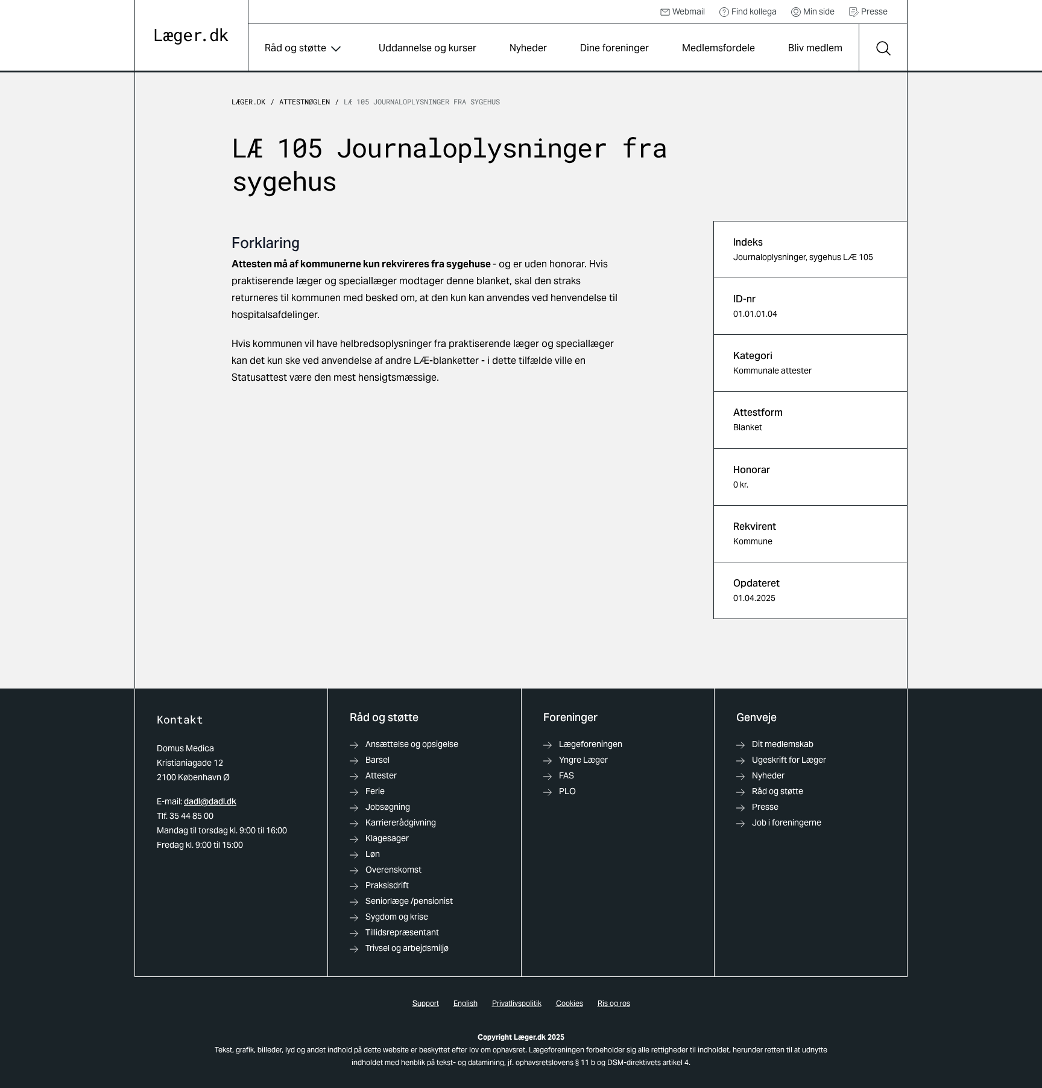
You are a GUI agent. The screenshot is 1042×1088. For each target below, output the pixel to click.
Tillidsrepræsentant (402, 932)
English (465, 1003)
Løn (372, 853)
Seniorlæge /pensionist (409, 901)
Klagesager (387, 838)
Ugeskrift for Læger (789, 759)
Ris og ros (614, 1003)
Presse (874, 11)
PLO (567, 791)
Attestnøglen (304, 101)
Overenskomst (393, 869)
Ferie (375, 791)
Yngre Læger (583, 759)
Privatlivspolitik (517, 1003)
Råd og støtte (295, 48)
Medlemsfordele (718, 48)
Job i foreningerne (786, 822)
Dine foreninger (614, 48)
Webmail (688, 11)
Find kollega (754, 11)
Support (425, 1003)
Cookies (569, 1003)
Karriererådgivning (400, 822)
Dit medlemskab (782, 744)
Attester (381, 775)
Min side (819, 11)
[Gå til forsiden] (191, 36)
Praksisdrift (387, 885)
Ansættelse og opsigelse (411, 744)
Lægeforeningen (590, 744)
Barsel (377, 759)
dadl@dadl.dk (210, 801)
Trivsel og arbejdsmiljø (407, 948)
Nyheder (528, 48)
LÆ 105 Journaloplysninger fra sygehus (422, 101)
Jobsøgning (387, 806)
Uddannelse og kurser (427, 48)
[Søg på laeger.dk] (883, 48)
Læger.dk (248, 101)
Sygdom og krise (396, 916)
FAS (566, 775)
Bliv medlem (815, 48)
